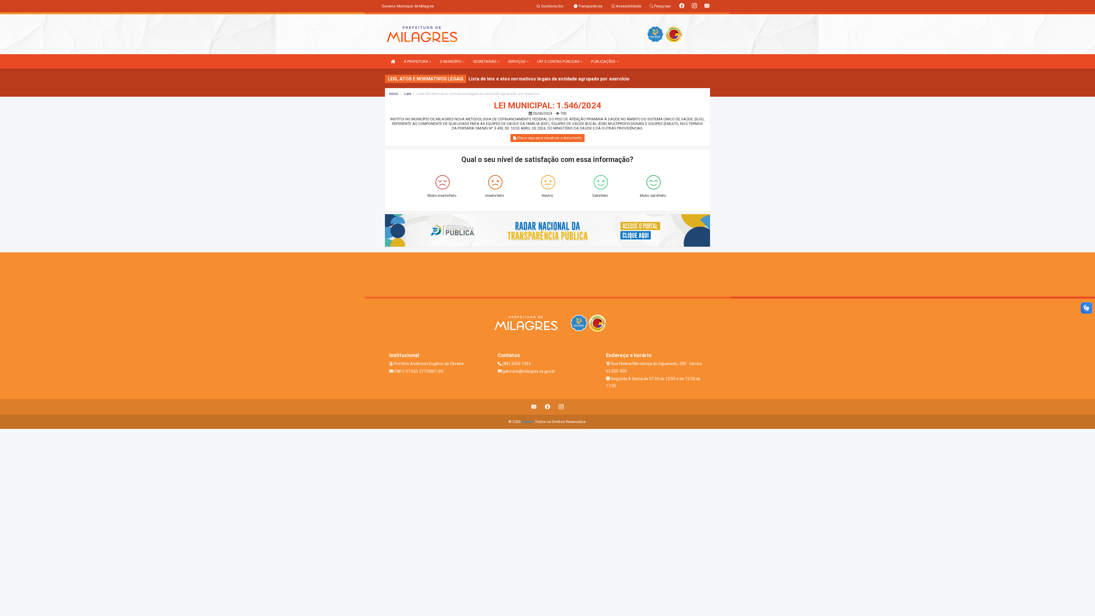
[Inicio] (393, 61)
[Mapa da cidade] (547, 273)
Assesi (527, 422)
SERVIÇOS (517, 61)
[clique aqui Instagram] (561, 407)
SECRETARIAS (485, 61)
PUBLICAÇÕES (603, 61)
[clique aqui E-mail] (534, 407)
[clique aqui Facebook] (548, 407)
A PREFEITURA (416, 61)
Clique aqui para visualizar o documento (549, 138)
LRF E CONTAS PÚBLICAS (558, 61)
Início (393, 94)
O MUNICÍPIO (451, 61)
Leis (407, 94)
